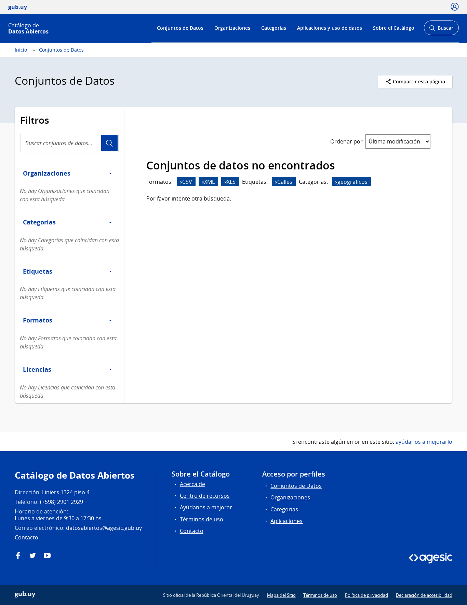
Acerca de (192, 484)
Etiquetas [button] (37, 271)
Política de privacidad (366, 595)
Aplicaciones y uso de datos (329, 28)
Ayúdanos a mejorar (206, 507)
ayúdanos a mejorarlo (424, 441)
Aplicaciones (286, 521)
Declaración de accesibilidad (424, 595)
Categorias (273, 28)
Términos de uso (201, 519)
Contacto (191, 531)
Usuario (109, 143)
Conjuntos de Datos (180, 28)
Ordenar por (346, 141)
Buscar (441, 30)
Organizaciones (232, 28)
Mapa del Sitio (281, 595)
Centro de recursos (205, 495)
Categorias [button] (39, 222)
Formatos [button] (37, 320)
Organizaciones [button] (46, 173)
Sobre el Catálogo (393, 28)
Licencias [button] (37, 369)
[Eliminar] (181, 182)
